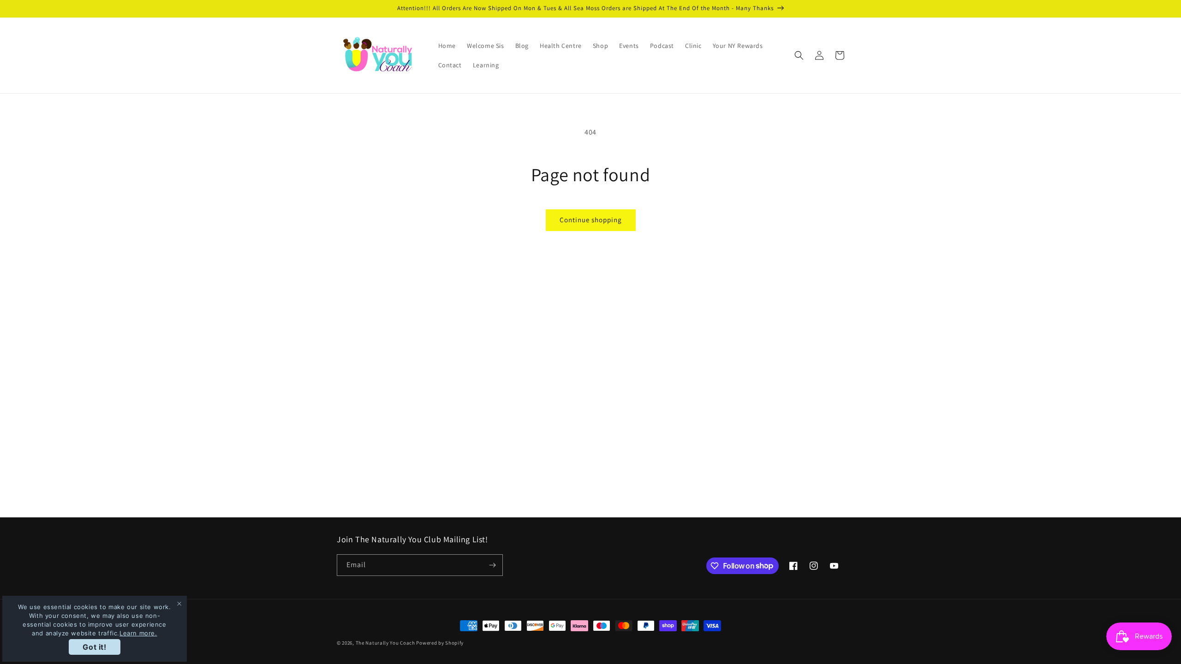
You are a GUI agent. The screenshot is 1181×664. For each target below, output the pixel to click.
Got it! (94, 647)
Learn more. (138, 633)
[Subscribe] (492, 565)
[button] (799, 55)
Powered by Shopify (440, 643)
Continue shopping (591, 219)
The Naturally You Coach (385, 643)
